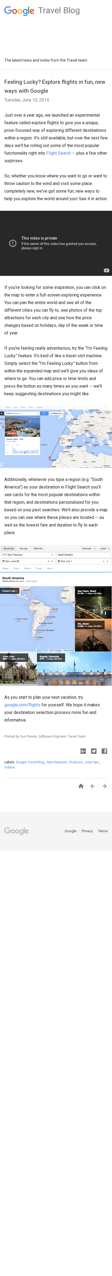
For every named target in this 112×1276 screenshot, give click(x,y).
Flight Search (58, 153)
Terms (103, 831)
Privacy (88, 831)
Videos (9, 767)
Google (71, 831)
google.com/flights (22, 704)
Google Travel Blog (30, 762)
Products (76, 762)
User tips (92, 762)
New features (57, 762)
